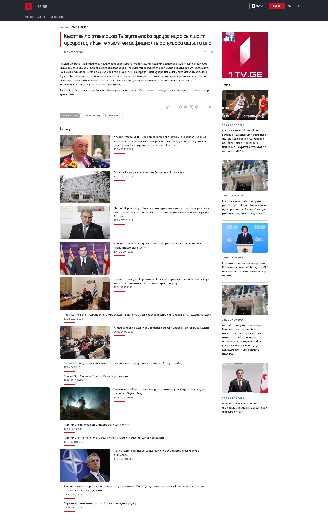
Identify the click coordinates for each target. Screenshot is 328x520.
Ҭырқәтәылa (114, 116)
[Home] (28, 6)
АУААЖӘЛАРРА (70, 116)
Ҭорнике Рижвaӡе (92, 116)
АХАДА (64, 27)
